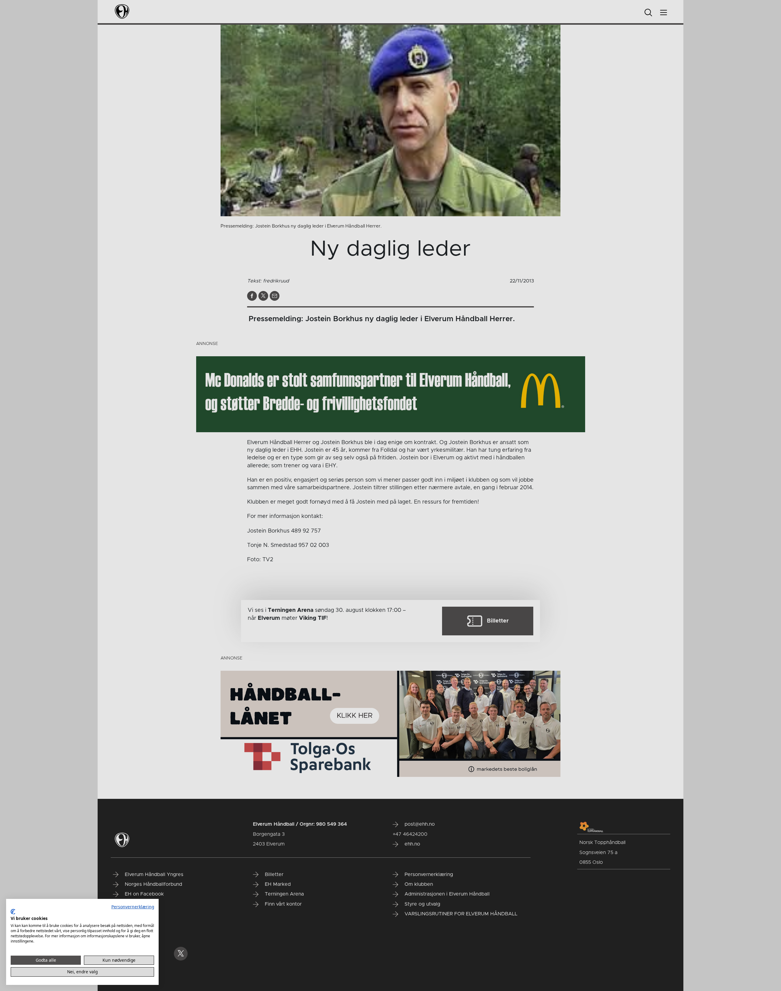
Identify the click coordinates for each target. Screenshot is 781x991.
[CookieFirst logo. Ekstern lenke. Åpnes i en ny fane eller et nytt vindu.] (13, 911)
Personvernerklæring (132, 907)
